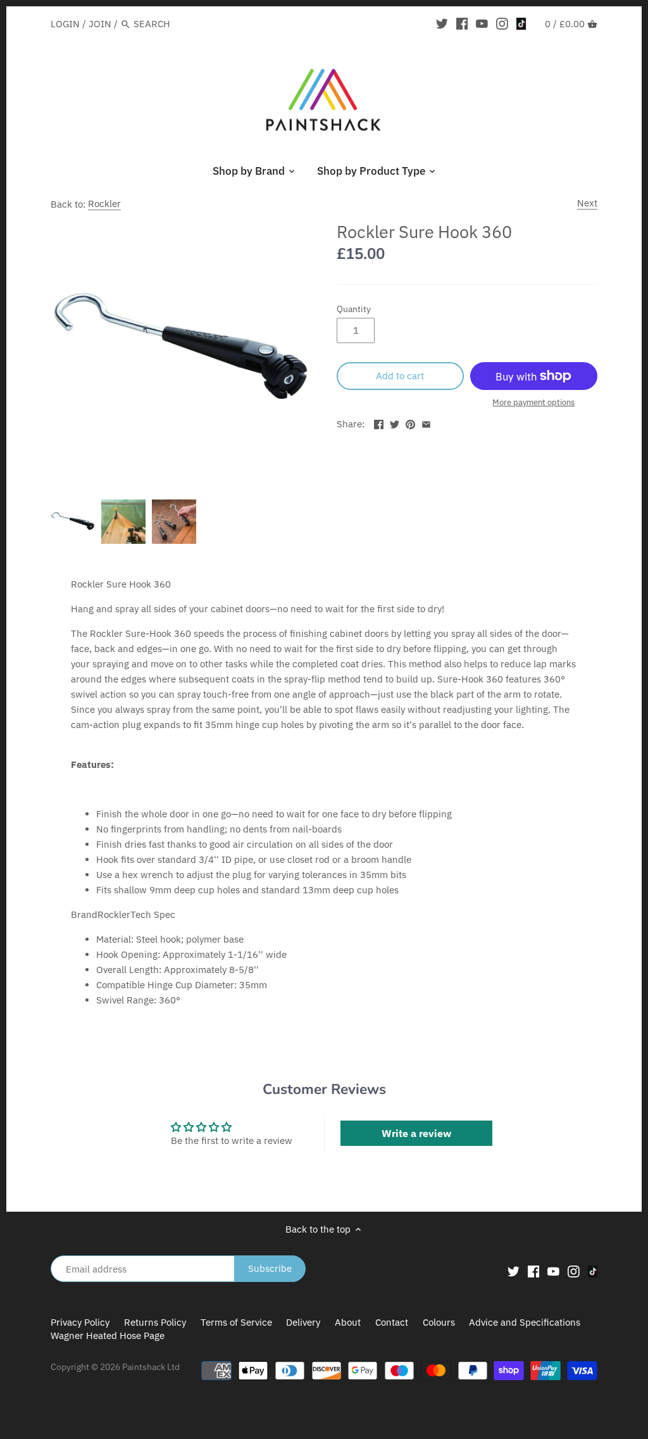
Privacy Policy (80, 1322)
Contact (391, 1322)
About (348, 1322)
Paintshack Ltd (151, 1367)
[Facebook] (462, 23)
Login (65, 24)
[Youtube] (482, 23)
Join (100, 24)
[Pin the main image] (410, 423)
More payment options (533, 402)
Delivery (303, 1322)
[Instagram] (502, 23)
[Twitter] (442, 23)
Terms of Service (236, 1322)
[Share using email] (426, 423)
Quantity (354, 309)
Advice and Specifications (524, 1322)
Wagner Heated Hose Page (108, 1335)
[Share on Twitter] (394, 423)
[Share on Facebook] (378, 423)
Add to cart (400, 376)
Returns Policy (155, 1322)
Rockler (104, 204)
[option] (73, 522)
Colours (440, 1322)
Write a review (416, 1133)
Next (587, 203)
